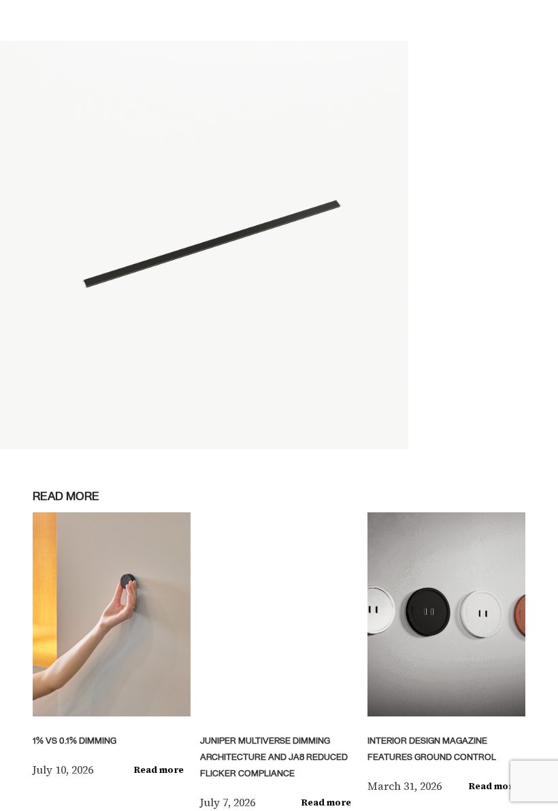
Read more (159, 770)
